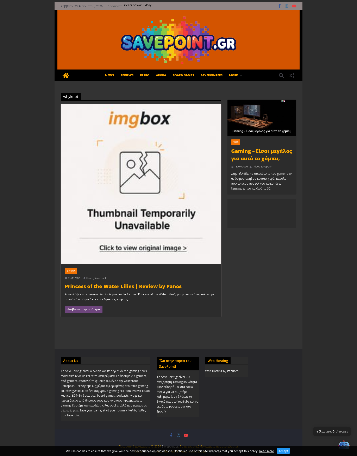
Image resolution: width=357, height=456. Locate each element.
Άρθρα (161, 75)
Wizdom (232, 371)
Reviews (126, 75)
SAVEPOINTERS (212, 75)
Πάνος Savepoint (96, 278)
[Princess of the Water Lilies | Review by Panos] (141, 184)
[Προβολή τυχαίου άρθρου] (291, 75)
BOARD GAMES (183, 75)
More (233, 75)
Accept (283, 451)
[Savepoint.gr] (66, 75)
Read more (266, 451)
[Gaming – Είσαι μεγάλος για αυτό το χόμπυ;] (261, 118)
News (109, 75)
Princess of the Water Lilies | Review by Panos (123, 286)
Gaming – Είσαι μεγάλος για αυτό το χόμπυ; (261, 154)
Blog (236, 142)
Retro (144, 75)
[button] (240, 75)
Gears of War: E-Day (137, 6)
